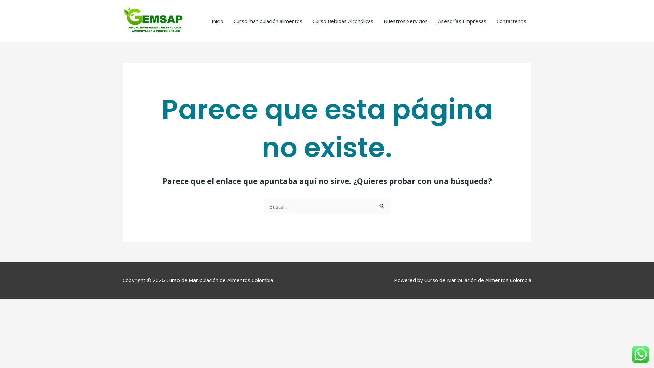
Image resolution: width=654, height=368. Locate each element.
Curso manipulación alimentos (268, 21)
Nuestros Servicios (406, 21)
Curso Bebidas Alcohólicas (343, 21)
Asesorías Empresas (462, 21)
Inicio (217, 21)
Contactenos (511, 21)
